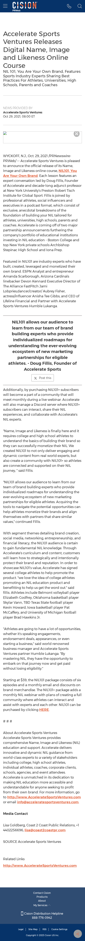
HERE (44, 710)
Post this (45, 378)
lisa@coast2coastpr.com (45, 830)
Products (42, 896)
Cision (48, 935)
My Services (40, 905)
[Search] (79, 6)
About (42, 900)
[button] (42, 133)
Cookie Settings (59, 929)
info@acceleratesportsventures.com (48, 802)
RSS (44, 929)
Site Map (33, 929)
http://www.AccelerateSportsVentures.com (44, 797)
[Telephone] (69, 6)
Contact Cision (42, 892)
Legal (21, 929)
